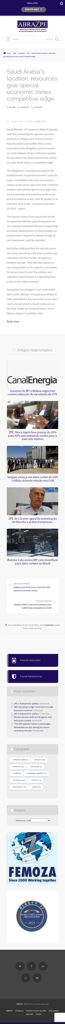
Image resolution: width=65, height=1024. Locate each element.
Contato (38, 1014)
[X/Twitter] (19, 966)
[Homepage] (32, 26)
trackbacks (49, 625)
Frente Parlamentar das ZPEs (36, 1011)
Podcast (36, 780)
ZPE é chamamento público (26, 713)
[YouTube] (37, 977)
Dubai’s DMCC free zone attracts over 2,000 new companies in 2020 (32, 604)
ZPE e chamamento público (26, 703)
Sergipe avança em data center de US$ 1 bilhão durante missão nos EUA (32, 478)
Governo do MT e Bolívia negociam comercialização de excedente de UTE (32, 392)
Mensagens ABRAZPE (37, 773)
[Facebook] (31, 966)
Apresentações (21, 760)
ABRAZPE (19, 1004)
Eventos (18, 767)
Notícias (38, 107)
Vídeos (36, 787)
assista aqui (32, 9)
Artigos (39, 760)
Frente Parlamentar (31, 676)
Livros (17, 773)
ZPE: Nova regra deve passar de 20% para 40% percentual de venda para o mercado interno (32, 435)
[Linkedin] (42, 966)
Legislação (36, 767)
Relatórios (19, 787)
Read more (13, 321)
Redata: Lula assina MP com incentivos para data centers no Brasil (32, 561)
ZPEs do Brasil (54, 1011)
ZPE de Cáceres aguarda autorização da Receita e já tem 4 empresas (32, 520)
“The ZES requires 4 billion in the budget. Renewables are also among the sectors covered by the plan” (32, 727)
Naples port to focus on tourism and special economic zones (32, 587)
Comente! (25, 107)
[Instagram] (25, 977)
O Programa (19, 1011)
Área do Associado (30, 660)
